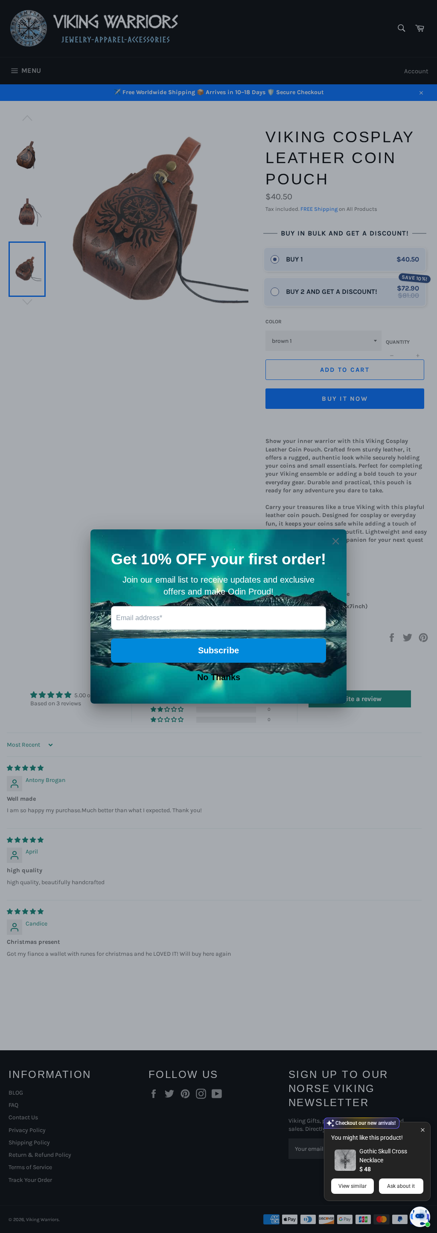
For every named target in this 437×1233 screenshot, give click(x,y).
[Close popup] (423, 1130)
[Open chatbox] (420, 1217)
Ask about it (401, 1186)
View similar (352, 1186)
